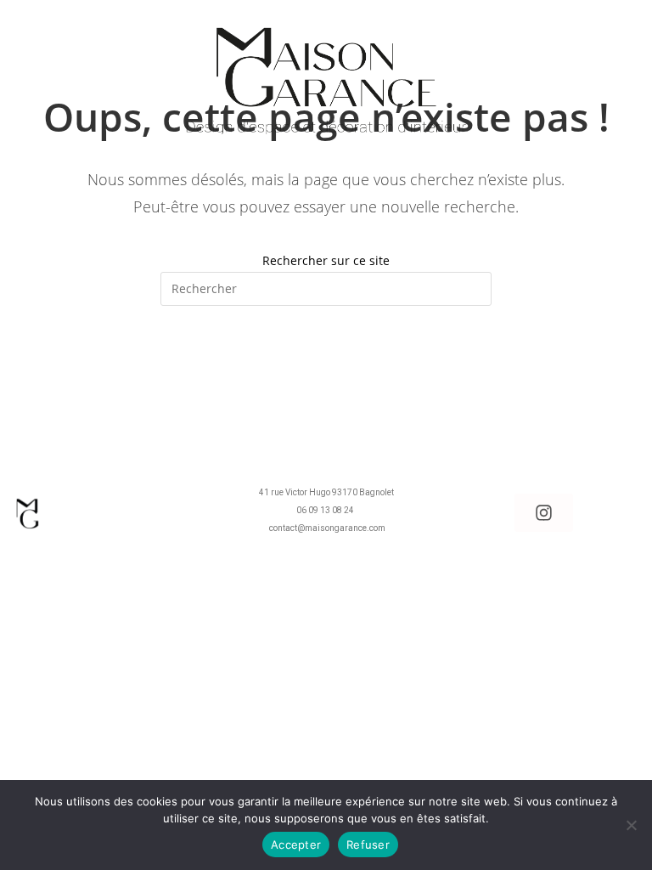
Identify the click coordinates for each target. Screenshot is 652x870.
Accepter (296, 844)
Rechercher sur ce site (326, 260)
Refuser (368, 844)
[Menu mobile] (39, 37)
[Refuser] (630, 824)
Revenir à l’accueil (325, 375)
